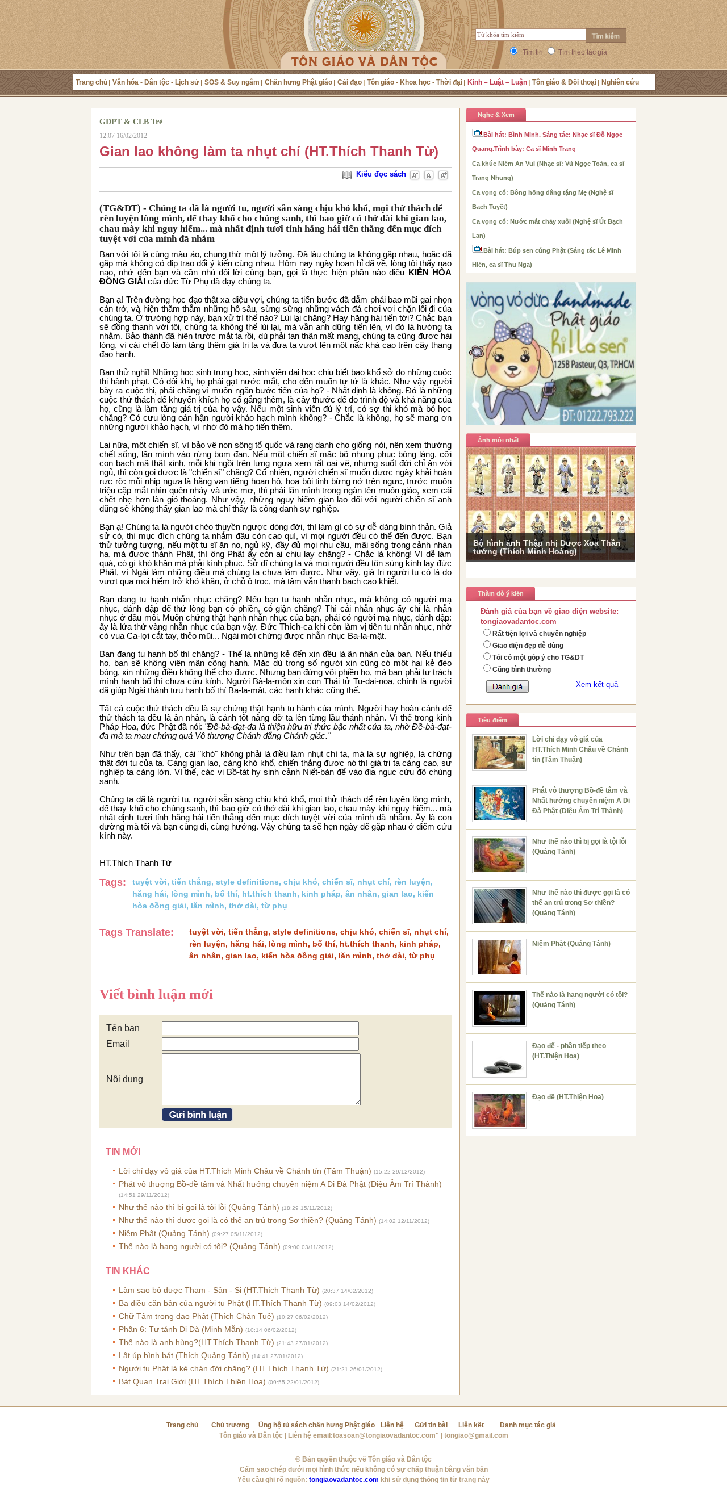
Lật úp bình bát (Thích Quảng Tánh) (211, 1355)
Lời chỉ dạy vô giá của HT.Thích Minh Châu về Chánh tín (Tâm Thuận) (272, 1170)
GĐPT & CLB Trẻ (130, 122)
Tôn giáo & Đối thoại (564, 82)
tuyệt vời (149, 881)
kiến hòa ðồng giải (297, 955)
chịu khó (300, 881)
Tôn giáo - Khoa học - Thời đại (414, 82)
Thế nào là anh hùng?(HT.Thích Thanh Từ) (223, 1342)
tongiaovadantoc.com (344, 1480)
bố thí (226, 893)
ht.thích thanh (269, 893)
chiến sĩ (337, 881)
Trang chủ (91, 82)
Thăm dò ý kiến (501, 593)
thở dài (243, 905)
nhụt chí (373, 881)
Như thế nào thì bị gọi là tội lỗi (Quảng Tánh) (225, 1207)
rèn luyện (412, 881)
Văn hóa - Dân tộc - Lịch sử (155, 82)
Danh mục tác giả (528, 1425)
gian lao (397, 893)
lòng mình (190, 893)
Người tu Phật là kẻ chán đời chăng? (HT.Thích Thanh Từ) (250, 1368)
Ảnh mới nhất (498, 440)
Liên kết (471, 1425)
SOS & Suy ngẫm (232, 82)
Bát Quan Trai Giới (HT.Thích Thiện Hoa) (219, 1381)
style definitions (247, 881)
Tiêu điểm (492, 720)
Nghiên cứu (620, 82)
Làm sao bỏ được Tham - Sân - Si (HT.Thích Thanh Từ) (246, 1290)
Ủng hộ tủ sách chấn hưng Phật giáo (316, 1425)
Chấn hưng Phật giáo (298, 82)
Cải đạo (349, 82)
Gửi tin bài (431, 1425)
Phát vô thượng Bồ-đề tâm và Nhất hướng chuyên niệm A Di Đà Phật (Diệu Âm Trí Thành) (581, 800)
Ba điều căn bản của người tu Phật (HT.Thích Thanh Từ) (247, 1303)
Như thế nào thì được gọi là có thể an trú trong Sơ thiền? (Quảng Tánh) (274, 1220)
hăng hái (149, 893)
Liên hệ (392, 1425)
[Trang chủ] (364, 48)
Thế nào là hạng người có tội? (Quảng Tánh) (226, 1246)
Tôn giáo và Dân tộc (251, 1435)
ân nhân (361, 893)
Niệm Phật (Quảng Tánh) (190, 1233)
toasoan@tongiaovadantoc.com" (386, 1435)
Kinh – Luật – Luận (497, 82)
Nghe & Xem (496, 114)
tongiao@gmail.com (476, 1435)
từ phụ (274, 905)
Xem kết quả (597, 684)
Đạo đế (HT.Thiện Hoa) (568, 1097)
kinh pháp (321, 893)
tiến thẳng (191, 881)
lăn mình (207, 905)
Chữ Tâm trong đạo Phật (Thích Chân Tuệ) (223, 1316)
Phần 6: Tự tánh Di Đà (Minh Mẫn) (207, 1329)
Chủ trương (230, 1425)
